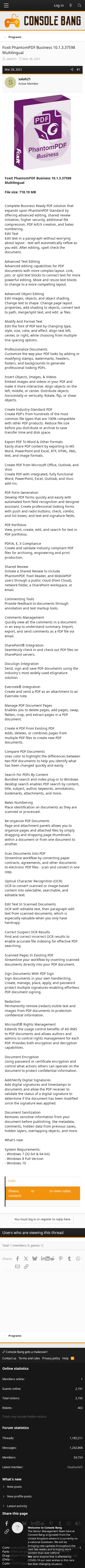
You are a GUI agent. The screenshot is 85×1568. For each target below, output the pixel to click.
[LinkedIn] (43, 1259)
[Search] (79, 5)
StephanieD (75, 1467)
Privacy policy (51, 1358)
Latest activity (17, 1506)
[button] (6, 5)
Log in (26, 1191)
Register (42, 1191)
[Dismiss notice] (76, 1524)
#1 (78, 70)
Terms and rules (29, 1358)
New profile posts (19, 1496)
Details (8, 1559)
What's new (11, 1479)
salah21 (11, 59)
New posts (14, 1487)
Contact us (9, 1358)
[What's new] (70, 5)
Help (65, 1358)
